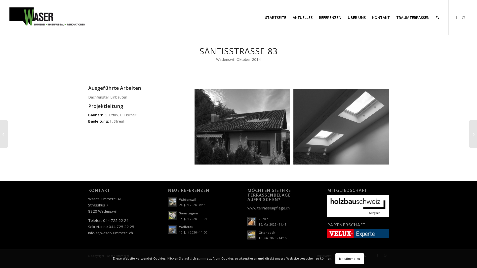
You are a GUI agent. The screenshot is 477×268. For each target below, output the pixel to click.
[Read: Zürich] (251, 221)
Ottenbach (267, 232)
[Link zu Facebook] (456, 17)
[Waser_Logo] (47, 17)
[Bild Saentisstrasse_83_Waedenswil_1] (343, 128)
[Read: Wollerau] (172, 229)
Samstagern (188, 213)
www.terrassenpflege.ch (268, 207)
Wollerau (186, 227)
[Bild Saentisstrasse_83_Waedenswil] (244, 128)
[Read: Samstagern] (172, 215)
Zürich (264, 219)
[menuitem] (275, 17)
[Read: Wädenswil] (172, 202)
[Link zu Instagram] (464, 17)
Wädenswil (187, 199)
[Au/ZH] (4, 134)
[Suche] (437, 17)
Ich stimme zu (349, 258)
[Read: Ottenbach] (251, 235)
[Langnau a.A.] (473, 134)
